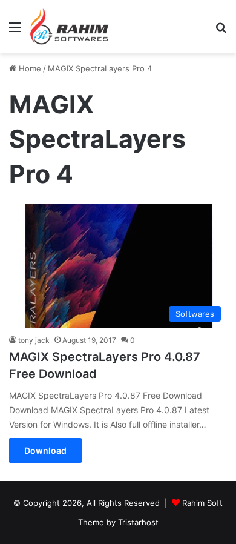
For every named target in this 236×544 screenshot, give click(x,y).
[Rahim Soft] (69, 26)
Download (45, 450)
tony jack (34, 340)
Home (28, 68)
